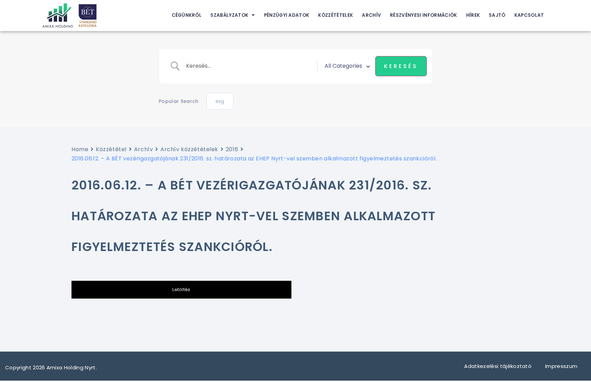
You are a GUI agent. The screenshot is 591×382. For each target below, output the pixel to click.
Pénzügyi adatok (287, 15)
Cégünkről (187, 15)
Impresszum (562, 366)
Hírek (473, 15)
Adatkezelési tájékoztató (497, 366)
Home (79, 149)
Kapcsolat (529, 15)
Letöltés (181, 289)
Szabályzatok (229, 15)
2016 (232, 149)
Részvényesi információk (423, 15)
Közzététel (111, 149)
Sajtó (497, 15)
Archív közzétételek (189, 149)
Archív (371, 15)
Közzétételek (335, 15)
